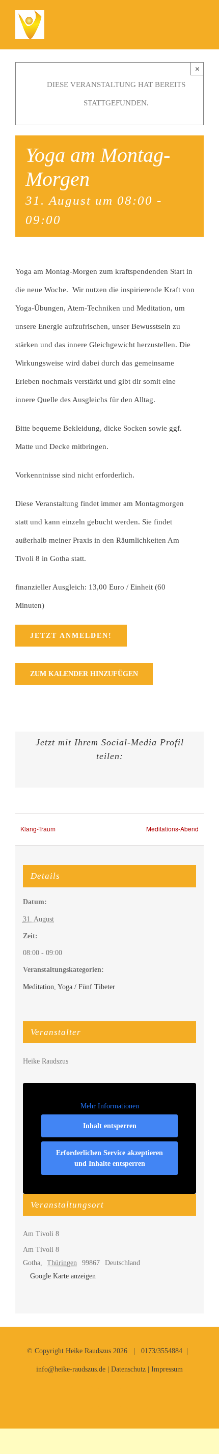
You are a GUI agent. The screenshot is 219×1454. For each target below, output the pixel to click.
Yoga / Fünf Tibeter (86, 987)
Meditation (38, 987)
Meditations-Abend (172, 828)
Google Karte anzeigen (63, 1276)
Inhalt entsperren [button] (109, 1126)
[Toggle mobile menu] (200, 25)
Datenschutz (128, 1369)
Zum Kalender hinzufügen (84, 674)
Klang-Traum (38, 828)
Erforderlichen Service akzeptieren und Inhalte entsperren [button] (109, 1158)
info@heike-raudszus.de (70, 1369)
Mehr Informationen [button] (109, 1106)
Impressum (167, 1369)
